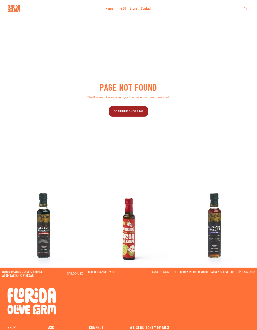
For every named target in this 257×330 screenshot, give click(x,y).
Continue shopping (128, 111)
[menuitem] (109, 8)
